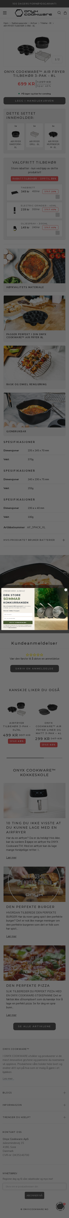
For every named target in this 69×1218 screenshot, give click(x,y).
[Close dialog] (66, 590)
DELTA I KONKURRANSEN (18, 622)
